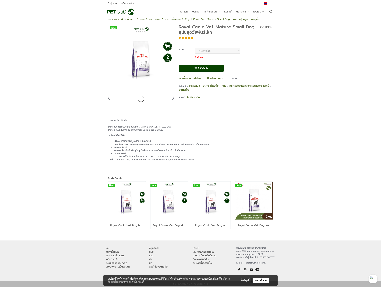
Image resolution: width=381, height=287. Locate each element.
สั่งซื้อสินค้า (202, 68)
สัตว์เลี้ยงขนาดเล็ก (158, 267)
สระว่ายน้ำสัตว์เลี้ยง (203, 263)
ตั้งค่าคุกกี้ (245, 280)
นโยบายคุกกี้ (138, 281)
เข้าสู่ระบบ (112, 3)
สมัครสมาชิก (127, 3)
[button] (271, 12)
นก (150, 263)
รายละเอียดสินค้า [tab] (118, 120)
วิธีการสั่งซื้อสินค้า (115, 255)
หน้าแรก (183, 12)
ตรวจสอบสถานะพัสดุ (116, 263)
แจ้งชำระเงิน (112, 259)
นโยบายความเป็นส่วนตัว (118, 267)
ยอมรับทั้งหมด (261, 280)
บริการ (195, 12)
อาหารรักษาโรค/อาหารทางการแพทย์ (249, 86)
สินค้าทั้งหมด (211, 12)
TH (269, 3)
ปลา (151, 259)
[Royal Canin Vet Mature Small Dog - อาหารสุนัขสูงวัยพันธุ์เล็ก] (141, 58)
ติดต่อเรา (241, 12)
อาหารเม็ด (184, 90)
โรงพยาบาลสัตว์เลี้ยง (203, 252)
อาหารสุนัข (194, 86)
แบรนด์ (228, 12)
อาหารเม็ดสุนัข (211, 86)
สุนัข (224, 86)
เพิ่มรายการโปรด (191, 78)
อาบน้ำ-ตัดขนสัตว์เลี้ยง (204, 255)
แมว (151, 255)
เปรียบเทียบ (216, 78)
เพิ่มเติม (257, 12)
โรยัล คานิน (193, 97)
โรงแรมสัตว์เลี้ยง (201, 259)
